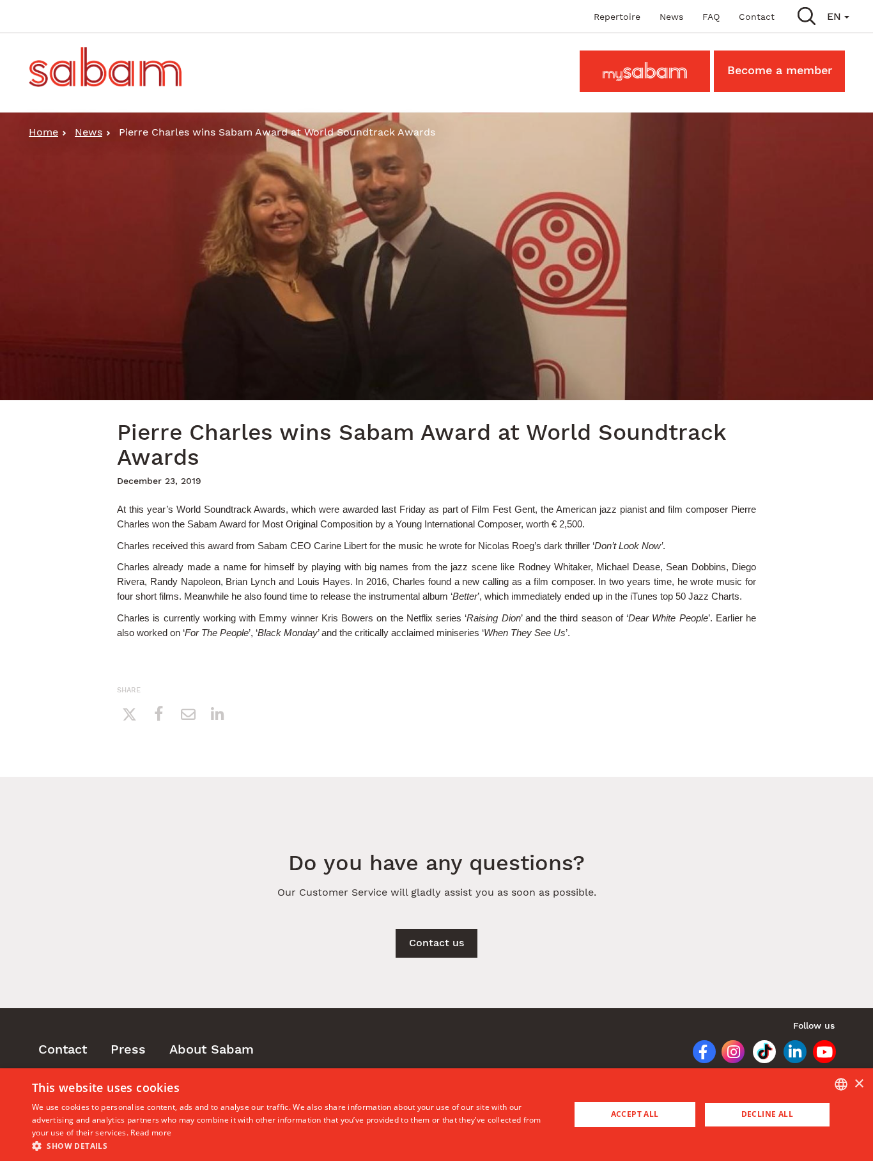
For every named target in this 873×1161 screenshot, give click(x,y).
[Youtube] (821, 1054)
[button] (806, 15)
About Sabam (211, 1049)
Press (128, 1049)
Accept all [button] (635, 1114)
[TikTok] (760, 1054)
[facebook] (158, 713)
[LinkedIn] (790, 1054)
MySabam (644, 70)
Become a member (779, 70)
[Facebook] (698, 1054)
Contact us (436, 943)
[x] (129, 713)
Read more (150, 1132)
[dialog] (436, 1114)
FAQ (711, 17)
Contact (757, 17)
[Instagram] (728, 1054)
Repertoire (617, 17)
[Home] (110, 67)
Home (43, 132)
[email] (188, 713)
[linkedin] (217, 713)
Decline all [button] (767, 1114)
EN (835, 16)
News (671, 17)
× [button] (858, 1084)
